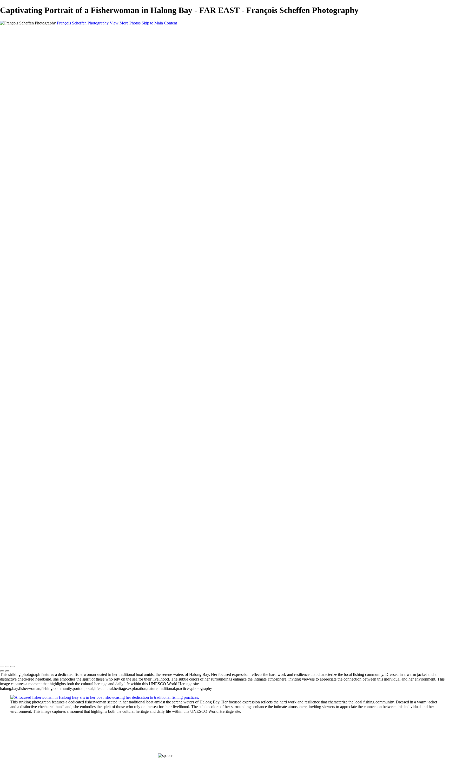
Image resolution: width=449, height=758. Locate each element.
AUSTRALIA (33, 59)
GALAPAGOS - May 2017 (44, 125)
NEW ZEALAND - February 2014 (50, 134)
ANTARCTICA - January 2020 (47, 115)
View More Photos (125, 23)
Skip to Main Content (159, 23)
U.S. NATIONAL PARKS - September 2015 (58, 129)
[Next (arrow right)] (7, 671)
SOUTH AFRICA (36, 83)
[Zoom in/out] (12, 666)
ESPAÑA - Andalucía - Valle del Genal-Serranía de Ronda (69, 64)
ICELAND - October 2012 (43, 143)
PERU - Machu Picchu (40, 92)
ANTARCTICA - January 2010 (47, 167)
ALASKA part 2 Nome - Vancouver (51, 101)
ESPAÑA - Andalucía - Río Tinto (48, 78)
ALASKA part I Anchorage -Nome (50, 111)
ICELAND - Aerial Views (42, 139)
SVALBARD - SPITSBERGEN (48, 106)
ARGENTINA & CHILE (42, 73)
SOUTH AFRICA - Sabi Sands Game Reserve (59, 97)
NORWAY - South (36, 87)
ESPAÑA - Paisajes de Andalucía (48, 55)
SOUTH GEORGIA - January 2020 (51, 120)
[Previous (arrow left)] (2, 671)
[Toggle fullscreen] (7, 666)
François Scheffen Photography (83, 23)
